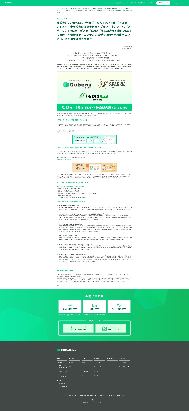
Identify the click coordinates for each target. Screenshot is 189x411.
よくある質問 (122, 362)
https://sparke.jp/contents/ (64, 159)
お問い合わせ (151, 3)
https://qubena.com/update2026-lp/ (66, 131)
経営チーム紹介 (98, 366)
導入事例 (118, 3)
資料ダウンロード (163, 2)
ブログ (83, 375)
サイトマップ (120, 395)
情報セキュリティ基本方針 (106, 395)
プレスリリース (66, 8)
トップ (104, 3)
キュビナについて (63, 365)
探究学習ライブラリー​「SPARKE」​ (63, 385)
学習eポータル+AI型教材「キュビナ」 (63, 373)
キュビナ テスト (62, 376)
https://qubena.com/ (65, 285)
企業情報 (133, 3)
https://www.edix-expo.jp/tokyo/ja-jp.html (72, 186)
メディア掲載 (85, 371)
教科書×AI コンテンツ (63, 368)
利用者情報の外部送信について (88, 395)
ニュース (126, 3)
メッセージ (97, 362)
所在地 (96, 371)
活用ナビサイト (178, 3)
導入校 (70, 366)
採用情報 (140, 3)
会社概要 (96, 375)
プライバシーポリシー (71, 395)
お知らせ (84, 362)
